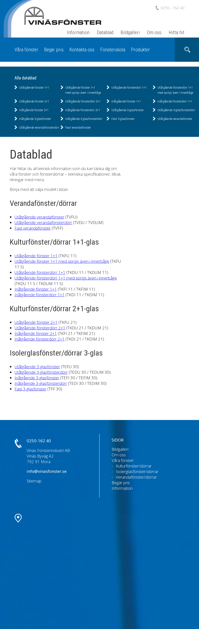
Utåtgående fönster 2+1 (34, 101)
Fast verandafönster (78, 127)
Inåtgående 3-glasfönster (35, 119)
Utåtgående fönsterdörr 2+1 (82, 101)
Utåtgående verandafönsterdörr (39, 127)
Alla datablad (25, 78)
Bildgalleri (130, 32)
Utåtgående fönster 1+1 (34, 87)
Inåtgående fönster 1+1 (126, 101)
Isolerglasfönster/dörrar (137, 471)
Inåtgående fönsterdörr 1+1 (175, 101)
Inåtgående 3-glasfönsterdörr (83, 119)
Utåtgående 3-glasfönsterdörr (176, 110)
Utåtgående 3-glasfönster (127, 110)
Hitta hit (176, 32)
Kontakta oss (81, 50)
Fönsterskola (112, 50)
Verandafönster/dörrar (136, 477)
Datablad (105, 32)
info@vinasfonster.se (46, 471)
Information (78, 32)
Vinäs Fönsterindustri (58, 21)
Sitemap (34, 481)
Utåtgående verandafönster (175, 119)
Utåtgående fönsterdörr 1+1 (129, 87)
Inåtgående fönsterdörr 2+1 (82, 110)
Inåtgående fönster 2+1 (34, 110)
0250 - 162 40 (172, 7)
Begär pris (54, 50)
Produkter (140, 50)
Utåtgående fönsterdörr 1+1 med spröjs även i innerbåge (66, 278)
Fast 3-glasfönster (122, 119)
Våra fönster (26, 50)
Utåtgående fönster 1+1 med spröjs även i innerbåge (62, 261)
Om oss (154, 32)
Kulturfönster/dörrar (134, 466)
